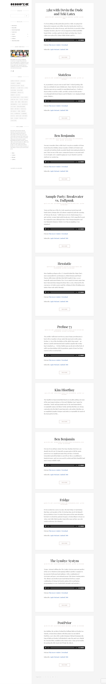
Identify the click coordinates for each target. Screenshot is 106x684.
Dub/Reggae (20, 92)
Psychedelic (14, 111)
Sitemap (13, 157)
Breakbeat (13, 87)
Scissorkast (14, 25)
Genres (13, 34)
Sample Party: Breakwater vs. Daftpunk (64, 198)
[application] (64, 40)
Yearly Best (14, 32)
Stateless (64, 74)
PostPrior (64, 622)
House (12, 101)
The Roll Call (22, 118)
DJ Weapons (19, 90)
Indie (19, 101)
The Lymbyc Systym (64, 560)
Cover (26, 87)
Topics (20, 76)
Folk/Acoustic (24, 97)
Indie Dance (24, 101)
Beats (22, 85)
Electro (18, 94)
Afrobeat (13, 83)
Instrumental (14, 104)
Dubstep (12, 94)
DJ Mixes (14, 38)
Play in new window (55, 45)
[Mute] (79, 40)
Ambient (18, 83)
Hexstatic (64, 263)
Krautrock (24, 104)
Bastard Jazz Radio (16, 29)
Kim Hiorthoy (64, 390)
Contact (13, 155)
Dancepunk (13, 90)
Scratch (13, 115)
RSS (67, 49)
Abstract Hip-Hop (15, 80)
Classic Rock (20, 87)
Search (20, 10)
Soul (12, 118)
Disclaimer (19, 126)
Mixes (12, 108)
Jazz (20, 104)
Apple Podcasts (54, 49)
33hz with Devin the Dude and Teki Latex (64, 12)
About (13, 153)
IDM (16, 101)
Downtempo (13, 92)
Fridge (64, 500)
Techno (16, 118)
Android (62, 49)
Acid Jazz (22, 80)
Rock (12, 113)
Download (65, 45)
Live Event (13, 106)
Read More (64, 57)
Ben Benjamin (64, 135)
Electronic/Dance (15, 97)
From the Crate (14, 99)
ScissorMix (14, 27)
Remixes (23, 111)
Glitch (21, 99)
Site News (25, 115)
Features (14, 36)
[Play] (46, 40)
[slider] (82, 40)
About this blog (20, 46)
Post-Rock (23, 108)
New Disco (17, 108)
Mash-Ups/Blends (21, 106)
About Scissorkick (15, 40)
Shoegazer (18, 115)
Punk (19, 111)
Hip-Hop (26, 99)
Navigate (19, 21)
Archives (13, 159)
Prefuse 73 (64, 326)
